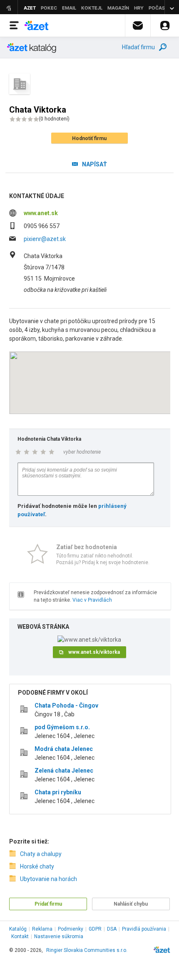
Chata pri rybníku (58, 792)
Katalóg (18, 929)
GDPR (95, 929)
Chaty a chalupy (41, 854)
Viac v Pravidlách (92, 600)
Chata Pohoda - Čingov (66, 705)
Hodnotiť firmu (89, 138)
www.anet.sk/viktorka (94, 652)
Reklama (42, 929)
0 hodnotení (54, 119)
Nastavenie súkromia (58, 936)
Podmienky (70, 929)
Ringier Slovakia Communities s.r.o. (86, 950)
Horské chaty (37, 866)
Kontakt (20, 936)
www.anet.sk (41, 213)
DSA (112, 929)
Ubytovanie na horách (48, 879)
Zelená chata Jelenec (64, 770)
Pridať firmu (48, 904)
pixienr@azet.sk (45, 239)
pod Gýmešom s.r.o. (62, 727)
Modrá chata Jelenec (64, 749)
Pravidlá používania (144, 929)
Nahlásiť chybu (131, 904)
